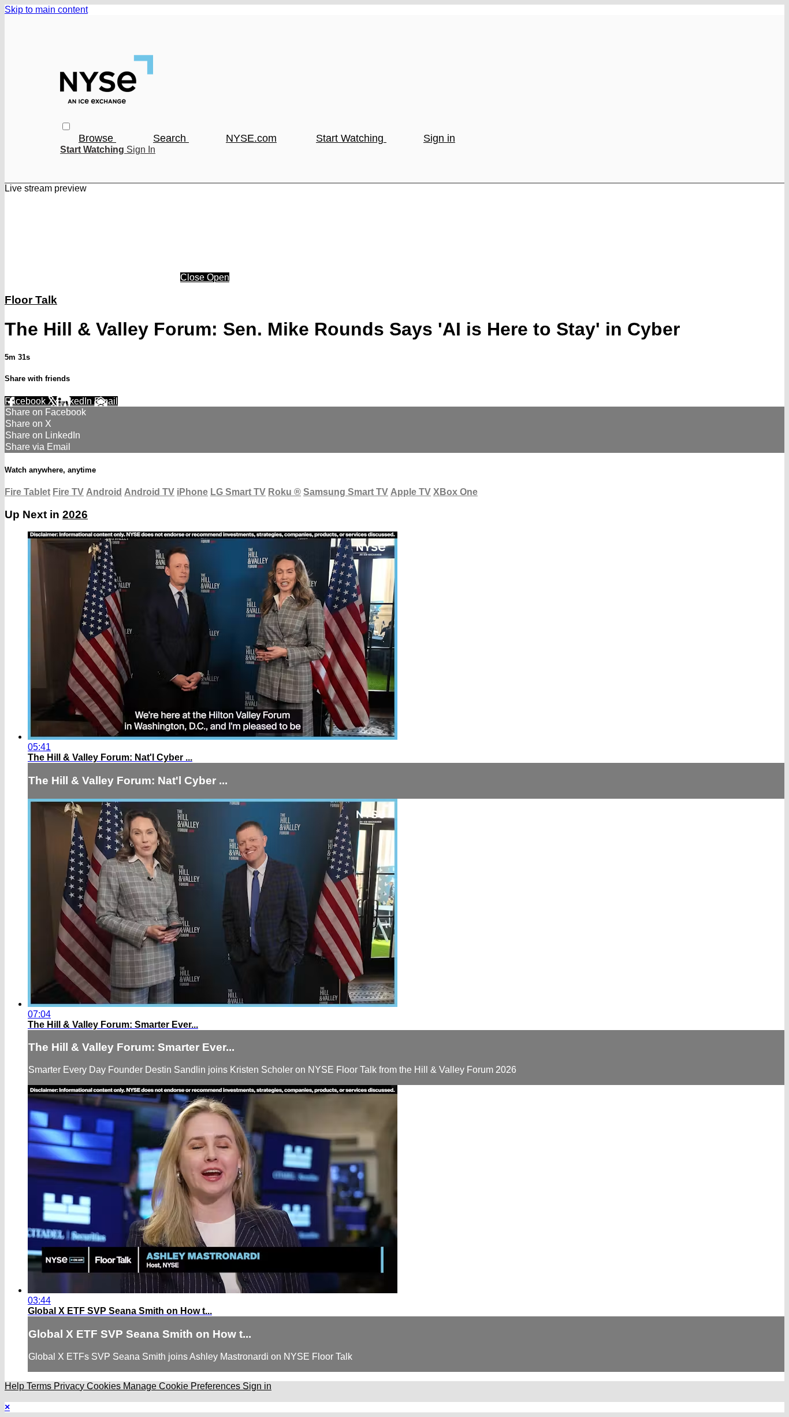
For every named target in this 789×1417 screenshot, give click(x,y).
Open (218, 277)
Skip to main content (46, 9)
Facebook (26, 401)
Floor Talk (31, 300)
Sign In (140, 149)
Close (193, 277)
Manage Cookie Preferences (183, 1386)
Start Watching (351, 138)
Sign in (439, 138)
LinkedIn (75, 401)
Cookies (105, 1386)
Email (106, 401)
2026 (75, 514)
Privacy (70, 1386)
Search (171, 138)
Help (16, 1386)
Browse (97, 138)
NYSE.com (251, 138)
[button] (66, 126)
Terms (40, 1386)
